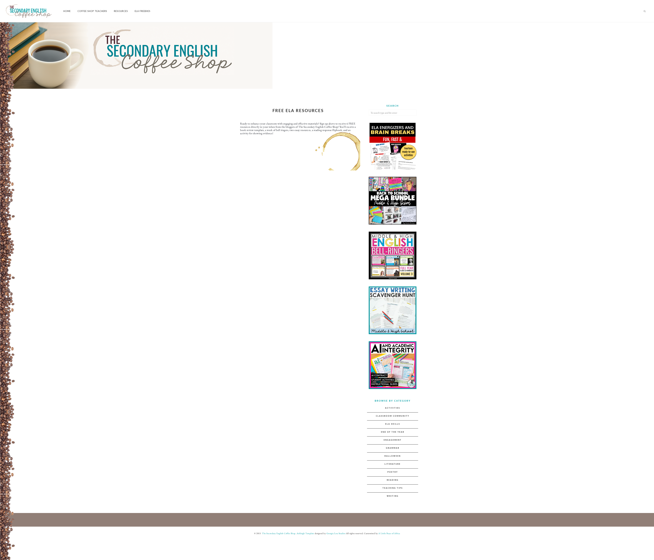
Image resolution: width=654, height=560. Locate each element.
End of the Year (392, 432)
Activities (392, 408)
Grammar (392, 448)
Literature (393, 464)
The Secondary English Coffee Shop (278, 533)
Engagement (393, 440)
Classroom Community (392, 416)
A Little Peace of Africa (389, 533)
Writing (393, 496)
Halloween (392, 456)
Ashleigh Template (305, 533)
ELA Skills (392, 424)
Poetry (392, 472)
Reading (393, 480)
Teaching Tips (393, 488)
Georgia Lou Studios (336, 533)
